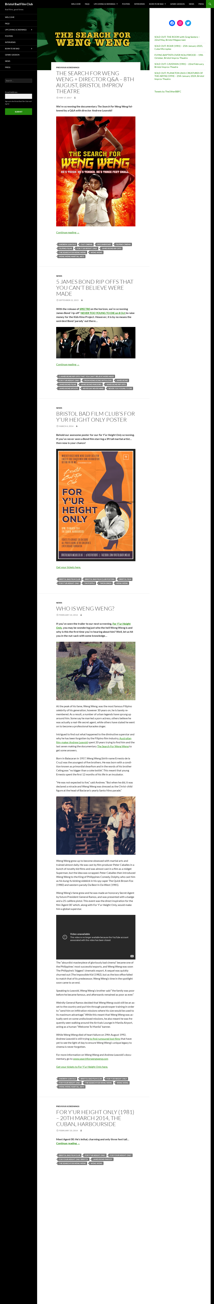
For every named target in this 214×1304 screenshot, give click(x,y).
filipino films (65, 248)
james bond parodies (91, 384)
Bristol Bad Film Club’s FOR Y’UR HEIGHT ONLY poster (95, 416)
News (191, 4)
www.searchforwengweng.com (90, 1058)
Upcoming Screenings (104, 4)
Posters (126, 4)
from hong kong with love (98, 380)
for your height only (69, 1083)
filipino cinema (123, 244)
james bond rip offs (111, 248)
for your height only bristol (73, 1159)
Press (201, 4)
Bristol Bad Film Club (19, 4)
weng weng (96, 252)
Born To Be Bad (156, 4)
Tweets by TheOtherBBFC (167, 91)
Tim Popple (89, 583)
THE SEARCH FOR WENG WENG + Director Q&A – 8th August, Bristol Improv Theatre (95, 82)
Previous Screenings (67, 67)
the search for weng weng (72, 252)
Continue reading (67, 232)
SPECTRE (85, 308)
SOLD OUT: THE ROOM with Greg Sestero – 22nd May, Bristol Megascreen (177, 38)
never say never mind (93, 388)
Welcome (76, 4)
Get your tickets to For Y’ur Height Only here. (82, 1066)
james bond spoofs (68, 388)
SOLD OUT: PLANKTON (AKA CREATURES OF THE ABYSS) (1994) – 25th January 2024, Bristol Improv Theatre (179, 76)
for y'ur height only (87, 248)
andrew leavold (67, 244)
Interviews (139, 4)
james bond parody (102, 1159)
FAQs (87, 4)
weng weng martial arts (71, 256)
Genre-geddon (177, 4)
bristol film (125, 579)
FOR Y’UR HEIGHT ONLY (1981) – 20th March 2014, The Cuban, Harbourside (95, 1118)
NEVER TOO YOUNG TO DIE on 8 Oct (103, 312)
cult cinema (86, 244)
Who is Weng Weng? (85, 608)
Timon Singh (105, 583)
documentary (104, 244)
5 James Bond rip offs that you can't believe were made (86, 376)
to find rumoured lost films (105, 1038)
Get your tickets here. (68, 567)
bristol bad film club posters (100, 579)
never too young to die (120, 388)
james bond (122, 380)
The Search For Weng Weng (113, 746)
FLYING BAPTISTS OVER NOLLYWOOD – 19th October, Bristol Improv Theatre (178, 56)
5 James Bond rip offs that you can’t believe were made (94, 287)
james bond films (67, 384)
